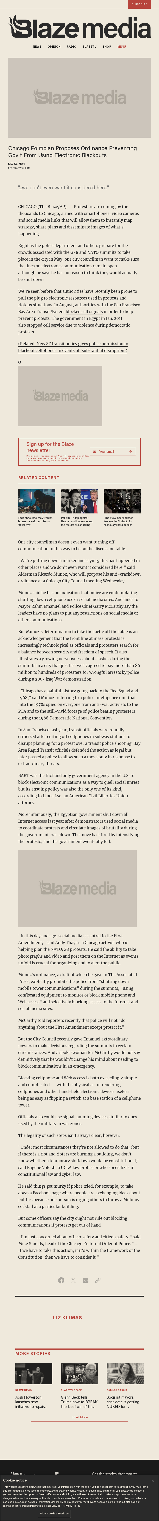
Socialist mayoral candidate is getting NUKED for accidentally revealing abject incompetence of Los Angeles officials (124, 1402)
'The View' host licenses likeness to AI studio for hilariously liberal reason (118, 522)
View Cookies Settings (54, 1513)
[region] (79, 1498)
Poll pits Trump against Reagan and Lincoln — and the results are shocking (77, 522)
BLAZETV (90, 47)
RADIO (72, 47)
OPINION (54, 47)
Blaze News (23, 1390)
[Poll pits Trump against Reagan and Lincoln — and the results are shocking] (79, 500)
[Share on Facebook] (61, 1280)
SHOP (107, 47)
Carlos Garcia (117, 1390)
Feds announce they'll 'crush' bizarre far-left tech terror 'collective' (35, 522)
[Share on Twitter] (73, 1280)
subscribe (139, 4)
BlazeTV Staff (71, 1390)
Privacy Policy (64, 456)
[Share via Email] (85, 1280)
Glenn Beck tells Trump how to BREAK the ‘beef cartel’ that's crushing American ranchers (79, 1402)
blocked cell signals (84, 311)
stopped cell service (45, 325)
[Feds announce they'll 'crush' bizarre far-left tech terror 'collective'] (36, 500)
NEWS (37, 47)
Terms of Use (82, 456)
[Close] (153, 1480)
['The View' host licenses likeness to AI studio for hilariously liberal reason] (122, 500)
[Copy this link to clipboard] (98, 1280)
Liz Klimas (16, 164)
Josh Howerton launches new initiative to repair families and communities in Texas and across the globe (33, 1402)
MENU (122, 47)
